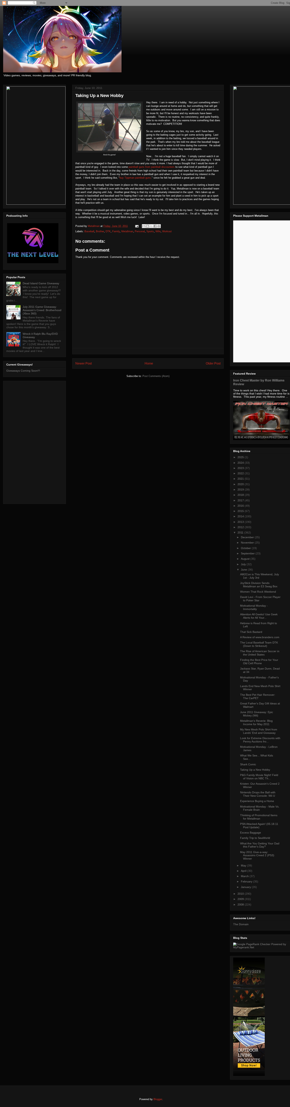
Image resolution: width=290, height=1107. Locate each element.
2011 (241, 532)
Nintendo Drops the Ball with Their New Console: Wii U (257, 794)
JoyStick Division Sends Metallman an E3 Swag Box (258, 584)
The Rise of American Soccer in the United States (259, 653)
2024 (241, 462)
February (247, 881)
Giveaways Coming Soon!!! (23, 370)
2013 (241, 521)
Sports (150, 231)
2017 (241, 500)
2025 (241, 457)
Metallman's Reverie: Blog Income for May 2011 (256, 722)
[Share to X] (151, 226)
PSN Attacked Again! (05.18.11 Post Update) (259, 825)
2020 (241, 484)
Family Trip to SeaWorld (255, 837)
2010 (241, 893)
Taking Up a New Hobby (255, 769)
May (244, 865)
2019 (241, 489)
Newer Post (83, 363)
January (246, 887)
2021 (241, 478)
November (248, 542)
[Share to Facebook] (155, 226)
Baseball (89, 231)
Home (149, 363)
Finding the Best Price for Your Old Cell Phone (259, 661)
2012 (241, 527)
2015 (241, 511)
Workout (167, 231)
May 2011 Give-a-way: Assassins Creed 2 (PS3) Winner (257, 855)
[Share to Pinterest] (159, 226)
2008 (241, 904)
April (244, 870)
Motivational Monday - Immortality (254, 607)
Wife (158, 231)
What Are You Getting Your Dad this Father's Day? (259, 845)
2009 (241, 899)
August (245, 558)
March (245, 876)
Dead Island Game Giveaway (41, 283)
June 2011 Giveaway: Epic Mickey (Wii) (256, 714)
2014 (241, 516)
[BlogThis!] (148, 226)
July (244, 564)
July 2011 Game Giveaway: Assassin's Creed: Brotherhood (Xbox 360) (42, 310)
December (248, 537)
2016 (241, 505)
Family (116, 231)
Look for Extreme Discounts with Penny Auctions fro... (260, 740)
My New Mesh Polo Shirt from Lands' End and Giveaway (258, 731)
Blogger (157, 1099)
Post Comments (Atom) (155, 376)
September (248, 553)
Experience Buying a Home (257, 801)
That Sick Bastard (251, 631)
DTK (108, 231)
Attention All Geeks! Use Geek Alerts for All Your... (259, 616)
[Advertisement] (34, 441)
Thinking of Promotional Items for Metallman (258, 817)
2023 (241, 468)
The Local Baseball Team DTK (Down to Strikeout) (259, 644)
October (246, 548)
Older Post (213, 363)
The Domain (241, 924)
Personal (140, 231)
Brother (100, 231)
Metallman (127, 231)
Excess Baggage (250, 832)
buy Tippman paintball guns (135, 177)
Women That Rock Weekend (258, 591)
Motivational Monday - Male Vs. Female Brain (259, 808)
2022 (241, 473)
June (244, 569)
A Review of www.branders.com (259, 637)
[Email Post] (136, 226)
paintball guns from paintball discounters (152, 166)
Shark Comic (248, 764)
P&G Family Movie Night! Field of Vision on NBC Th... (259, 776)
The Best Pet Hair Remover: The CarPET (257, 696)
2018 (241, 494)
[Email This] (144, 226)
